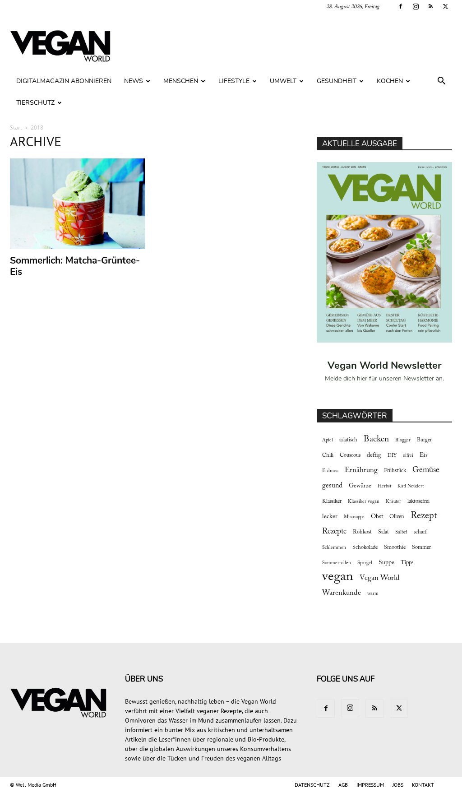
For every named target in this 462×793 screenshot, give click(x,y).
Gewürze (360, 486)
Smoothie (395, 547)
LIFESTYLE (233, 81)
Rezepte (334, 532)
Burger (424, 440)
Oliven (396, 516)
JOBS (398, 784)
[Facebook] (400, 6)
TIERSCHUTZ (35, 102)
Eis (424, 455)
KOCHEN (390, 81)
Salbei (401, 532)
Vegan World (380, 578)
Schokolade (365, 547)
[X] (445, 6)
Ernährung (361, 470)
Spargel (364, 563)
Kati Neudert (410, 486)
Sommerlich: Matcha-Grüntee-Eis (75, 266)
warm (373, 593)
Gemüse (425, 470)
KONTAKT (423, 784)
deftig (374, 455)
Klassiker (332, 501)
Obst (377, 517)
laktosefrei (418, 501)
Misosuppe (354, 517)
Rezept (424, 515)
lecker (329, 517)
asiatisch (348, 440)
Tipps (407, 563)
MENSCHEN (180, 81)
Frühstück (395, 470)
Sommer (421, 547)
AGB (343, 784)
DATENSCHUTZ (312, 784)
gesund (332, 485)
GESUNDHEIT (336, 81)
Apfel (327, 440)
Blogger (403, 440)
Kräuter (393, 501)
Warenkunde (341, 593)
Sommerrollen (336, 563)
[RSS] (430, 6)
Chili (327, 455)
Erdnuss (330, 470)
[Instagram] (415, 6)
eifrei (408, 455)
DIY (392, 455)
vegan (337, 577)
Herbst (384, 486)
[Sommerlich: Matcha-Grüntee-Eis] (78, 203)
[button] (441, 82)
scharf (420, 532)
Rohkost (362, 532)
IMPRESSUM (370, 784)
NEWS (133, 81)
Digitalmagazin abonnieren (63, 81)
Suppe (386, 563)
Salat (383, 532)
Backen (376, 439)
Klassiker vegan (363, 501)
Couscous (350, 455)
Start (16, 127)
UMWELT (283, 81)
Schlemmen (334, 547)
